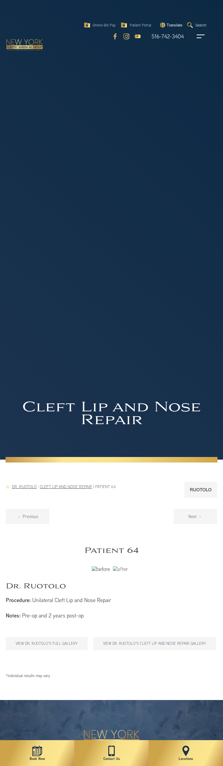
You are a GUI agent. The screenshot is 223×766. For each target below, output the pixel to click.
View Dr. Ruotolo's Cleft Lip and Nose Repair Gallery (154, 643)
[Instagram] (126, 36)
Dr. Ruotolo (24, 486)
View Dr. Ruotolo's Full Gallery (47, 643)
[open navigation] (195, 36)
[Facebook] (115, 36)
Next (193, 516)
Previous (29, 516)
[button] (170, 25)
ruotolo (201, 489)
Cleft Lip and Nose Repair (66, 486)
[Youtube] (138, 36)
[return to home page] (22, 20)
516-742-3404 (168, 36)
